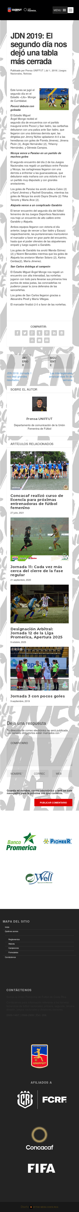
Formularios (13, 952)
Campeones (13, 948)
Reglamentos (14, 939)
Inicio (7, 927)
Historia (11, 944)
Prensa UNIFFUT (34, 70)
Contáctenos (10, 957)
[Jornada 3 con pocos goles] (39, 668)
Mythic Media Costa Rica (45, 1207)
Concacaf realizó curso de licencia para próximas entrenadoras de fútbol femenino (36, 501)
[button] (57, 10)
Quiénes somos (11, 931)
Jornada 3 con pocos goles (37, 696)
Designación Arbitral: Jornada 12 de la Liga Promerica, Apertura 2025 (36, 633)
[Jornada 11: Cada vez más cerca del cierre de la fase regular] (39, 539)
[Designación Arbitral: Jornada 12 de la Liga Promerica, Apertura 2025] (39, 604)
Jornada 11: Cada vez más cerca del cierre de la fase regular (36, 571)
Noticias (27, 73)
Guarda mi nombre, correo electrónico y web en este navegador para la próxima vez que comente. (39, 791)
